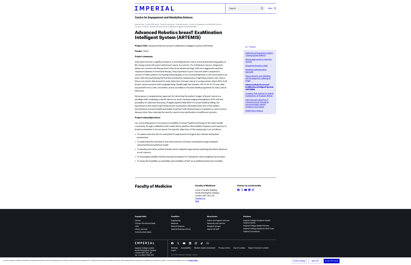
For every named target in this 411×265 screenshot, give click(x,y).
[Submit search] (262, 8)
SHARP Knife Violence (254, 111)
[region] (205, 261)
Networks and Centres (216, 223)
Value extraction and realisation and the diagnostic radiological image (258, 78)
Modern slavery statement (204, 248)
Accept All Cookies (331, 261)
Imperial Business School (181, 229)
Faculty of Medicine (152, 24)
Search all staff (213, 229)
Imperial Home (139, 24)
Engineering (175, 220)
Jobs (137, 226)
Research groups (182, 24)
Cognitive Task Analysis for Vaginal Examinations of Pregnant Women (259, 94)
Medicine (174, 223)
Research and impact (168, 24)
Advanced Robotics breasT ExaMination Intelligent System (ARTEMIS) (173, 27)
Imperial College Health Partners (256, 226)
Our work (138, 27)
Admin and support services (218, 220)
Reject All (315, 261)
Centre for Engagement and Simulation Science (164, 17)
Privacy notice (224, 248)
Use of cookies (239, 248)
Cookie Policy (193, 260)
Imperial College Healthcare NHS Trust (258, 228)
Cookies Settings (299, 261)
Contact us (200, 198)
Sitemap (174, 248)
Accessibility (186, 248)
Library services (141, 229)
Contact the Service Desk (145, 223)
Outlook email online (143, 232)
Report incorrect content (258, 248)
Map (197, 201)
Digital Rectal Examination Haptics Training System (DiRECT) (259, 54)
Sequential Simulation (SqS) (256, 66)
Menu (270, 8)
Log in (173, 250)
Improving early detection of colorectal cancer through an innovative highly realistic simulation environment (257, 103)
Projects (145, 27)
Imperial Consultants (251, 231)
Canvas (138, 220)
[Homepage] (180, 8)
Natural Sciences (178, 226)
